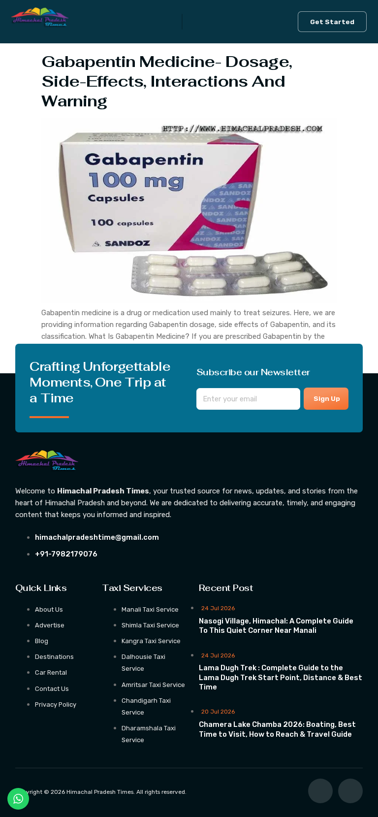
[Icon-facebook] (320, 791)
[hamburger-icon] (182, 22)
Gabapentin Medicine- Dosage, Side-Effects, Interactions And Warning (166, 80)
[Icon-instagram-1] (350, 791)
